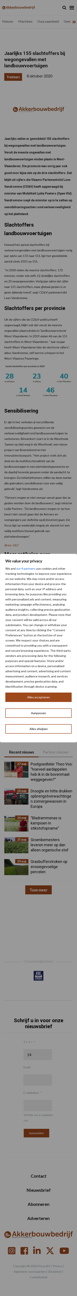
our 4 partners (25, 568)
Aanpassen (38, 713)
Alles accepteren (38, 697)
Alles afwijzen (39, 729)
